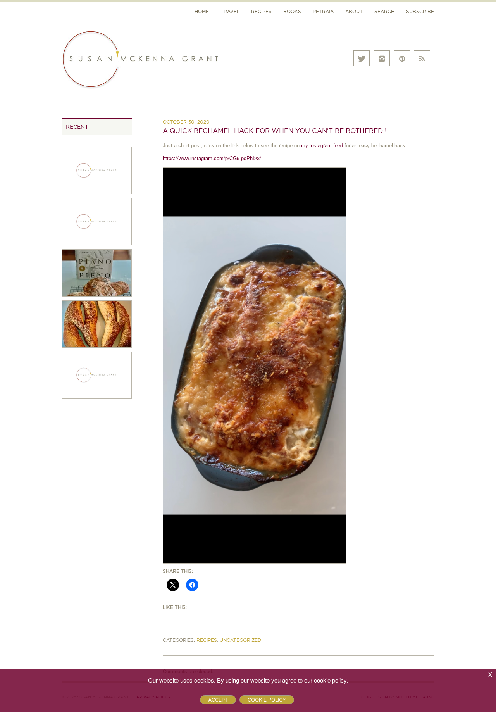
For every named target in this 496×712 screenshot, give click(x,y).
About (354, 11)
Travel (229, 11)
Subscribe (420, 11)
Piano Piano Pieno (307, 39)
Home (202, 11)
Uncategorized (240, 640)
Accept (218, 699)
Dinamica (295, 24)
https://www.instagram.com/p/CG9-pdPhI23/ (212, 158)
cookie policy (330, 680)
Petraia (323, 11)
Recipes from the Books (316, 55)
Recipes (261, 11)
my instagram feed (322, 145)
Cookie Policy (267, 699)
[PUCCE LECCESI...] (97, 272)
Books (292, 11)
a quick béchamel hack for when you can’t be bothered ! (275, 130)
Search (384, 11)
